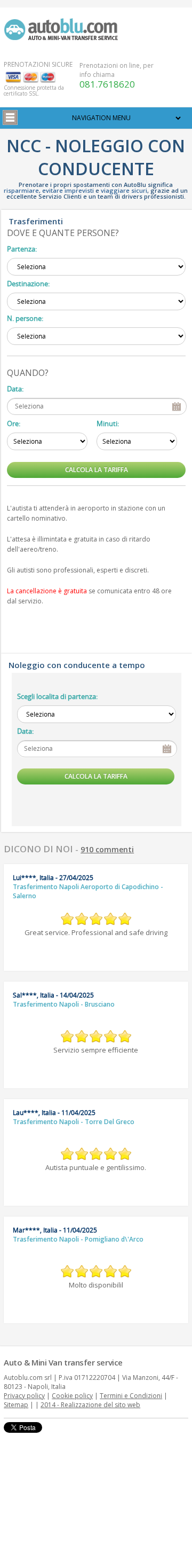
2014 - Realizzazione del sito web (90, 1404)
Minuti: (108, 423)
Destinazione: (28, 283)
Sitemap (16, 1404)
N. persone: (25, 318)
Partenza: (22, 249)
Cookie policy (72, 1395)
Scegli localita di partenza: (57, 696)
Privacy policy (24, 1395)
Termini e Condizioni (131, 1395)
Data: (15, 389)
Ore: (13, 423)
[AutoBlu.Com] (63, 28)
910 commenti (107, 849)
